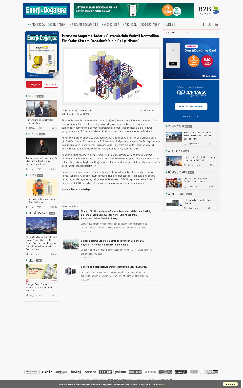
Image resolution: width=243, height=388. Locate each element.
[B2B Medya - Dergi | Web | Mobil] (209, 17)
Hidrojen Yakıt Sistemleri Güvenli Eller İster (198, 202)
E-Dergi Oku (34, 84)
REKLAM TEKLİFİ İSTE (85, 24)
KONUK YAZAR (176, 126)
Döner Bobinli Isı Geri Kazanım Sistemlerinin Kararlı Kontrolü (114, 266)
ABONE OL (131, 24)
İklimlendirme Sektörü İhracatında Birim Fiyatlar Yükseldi (199, 159)
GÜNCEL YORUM (177, 172)
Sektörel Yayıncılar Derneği (117, 379)
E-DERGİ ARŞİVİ (151, 24)
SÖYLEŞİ (33, 134)
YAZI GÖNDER (111, 24)
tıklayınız (160, 384)
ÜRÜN (32, 260)
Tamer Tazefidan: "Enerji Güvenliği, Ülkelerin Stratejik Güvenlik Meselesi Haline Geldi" (41, 161)
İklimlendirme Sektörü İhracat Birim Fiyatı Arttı (39, 121)
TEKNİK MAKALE (38, 213)
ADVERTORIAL (176, 194)
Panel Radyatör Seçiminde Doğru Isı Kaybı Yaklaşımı (40, 200)
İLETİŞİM (171, 24)
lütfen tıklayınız (166, 379)
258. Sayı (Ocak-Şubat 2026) (75, 114)
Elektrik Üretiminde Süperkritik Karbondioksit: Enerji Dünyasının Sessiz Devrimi (198, 135)
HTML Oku (51, 84)
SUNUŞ (32, 96)
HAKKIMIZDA (37, 24)
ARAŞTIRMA (175, 151)
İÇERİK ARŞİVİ (58, 24)
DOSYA (32, 175)
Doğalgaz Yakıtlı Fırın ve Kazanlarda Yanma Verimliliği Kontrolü (39, 287)
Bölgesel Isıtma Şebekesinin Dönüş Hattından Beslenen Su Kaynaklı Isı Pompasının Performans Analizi (112, 242)
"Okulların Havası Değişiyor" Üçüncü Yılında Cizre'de (196, 180)
